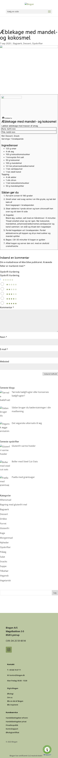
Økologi (10, 693)
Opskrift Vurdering (9, 271)
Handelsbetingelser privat (16, 721)
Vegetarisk (5, 580)
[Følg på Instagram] (9, 650)
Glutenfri (4, 528)
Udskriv (8, 118)
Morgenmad (6, 537)
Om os (9, 697)
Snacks (3, 561)
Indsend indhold (50, 374)
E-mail (4, 349)
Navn (3, 337)
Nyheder (4, 542)
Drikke (3, 518)
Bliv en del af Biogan (15, 701)
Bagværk (17, 43)
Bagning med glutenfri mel (13, 504)
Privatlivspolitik (12, 725)
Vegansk (4, 575)
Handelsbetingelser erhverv (17, 718)
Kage (2, 533)
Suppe (3, 566)
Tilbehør (4, 570)
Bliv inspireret (12, 704)
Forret (3, 523)
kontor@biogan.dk (17, 675)
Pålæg (3, 551)
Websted (4, 361)
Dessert (27, 43)
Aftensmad (5, 499)
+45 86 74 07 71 (15, 670)
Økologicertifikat (12, 732)
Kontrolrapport (12, 729)
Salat (2, 556)
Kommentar (7, 307)
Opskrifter (37, 43)
